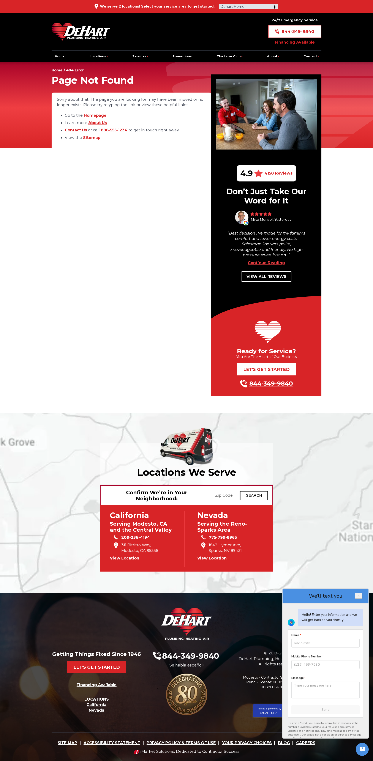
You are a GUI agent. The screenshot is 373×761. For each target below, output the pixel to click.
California (96, 704)
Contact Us (76, 130)
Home (57, 70)
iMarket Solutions (157, 751)
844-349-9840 (297, 31)
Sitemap (91, 137)
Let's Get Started (266, 369)
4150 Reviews (278, 173)
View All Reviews (266, 276)
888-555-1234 (114, 130)
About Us (97, 122)
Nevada (96, 710)
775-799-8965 (223, 537)
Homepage (95, 115)
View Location (124, 558)
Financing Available (295, 42)
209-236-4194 (135, 537)
